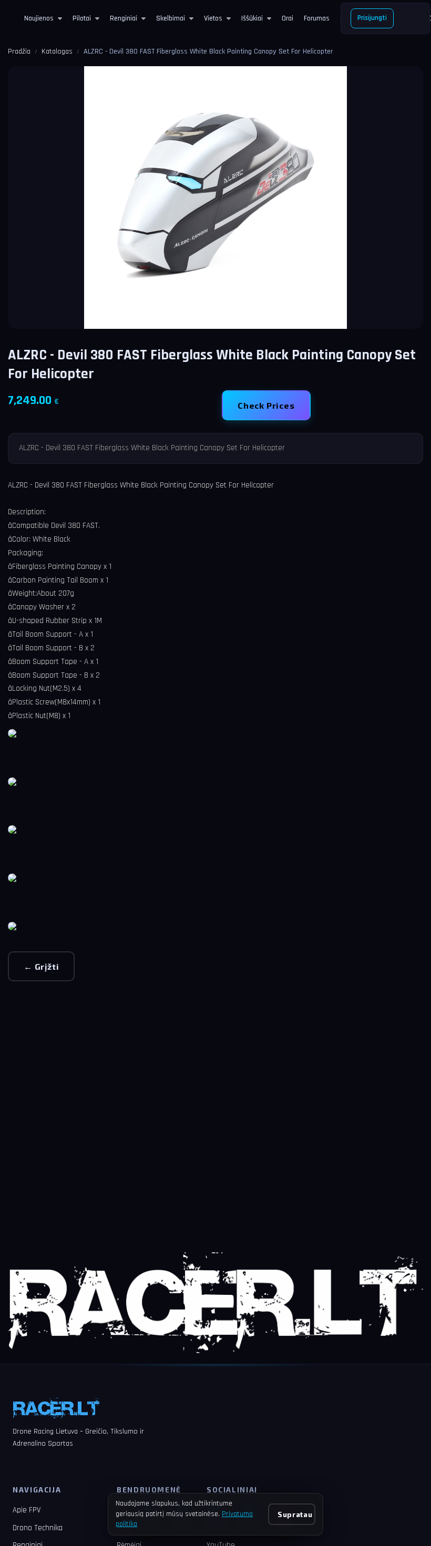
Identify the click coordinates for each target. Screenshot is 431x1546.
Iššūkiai (252, 18)
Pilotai (82, 18)
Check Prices (266, 405)
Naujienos (39, 18)
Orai (287, 18)
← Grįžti (41, 966)
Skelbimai (170, 18)
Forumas (317, 18)
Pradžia (19, 51)
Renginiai (123, 18)
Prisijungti (372, 18)
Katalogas (57, 51)
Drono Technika (38, 1528)
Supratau (295, 1514)
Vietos (213, 18)
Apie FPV (26, 1510)
